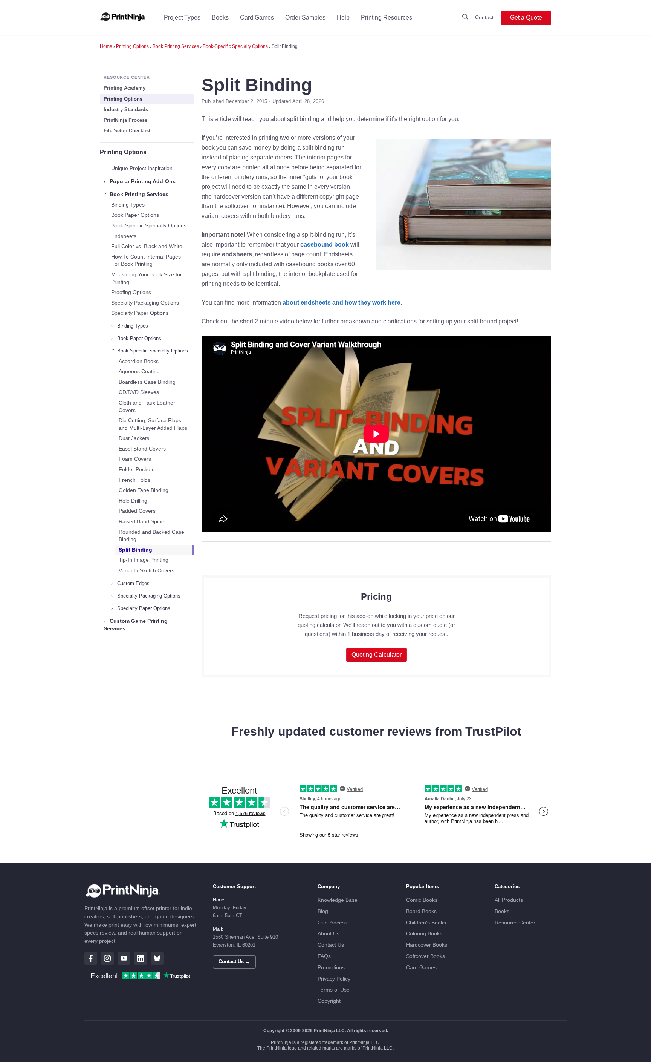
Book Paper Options (135, 215)
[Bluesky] (157, 958)
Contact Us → (234, 961)
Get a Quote (526, 17)
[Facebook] (90, 958)
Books (220, 17)
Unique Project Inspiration (142, 168)
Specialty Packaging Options (145, 303)
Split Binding (135, 550)
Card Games (257, 17)
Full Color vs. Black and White (146, 246)
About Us (328, 933)
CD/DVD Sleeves (139, 392)
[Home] (123, 17)
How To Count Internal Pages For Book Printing (146, 260)
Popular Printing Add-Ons (140, 181)
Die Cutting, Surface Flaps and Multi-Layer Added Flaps (153, 424)
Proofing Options (131, 292)
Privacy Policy (334, 979)
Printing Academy (124, 88)
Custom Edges (130, 583)
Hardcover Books (426, 945)
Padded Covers (137, 511)
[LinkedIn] (140, 958)
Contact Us (331, 945)
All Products (509, 900)
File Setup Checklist (127, 130)
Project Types (182, 17)
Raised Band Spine (141, 521)
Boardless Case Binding (147, 382)
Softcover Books (425, 956)
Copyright (329, 1001)
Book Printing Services (176, 46)
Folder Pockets (136, 469)
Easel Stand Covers (142, 449)
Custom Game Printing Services (136, 624)
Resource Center (515, 923)
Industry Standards (126, 109)
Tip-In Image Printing (143, 560)
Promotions (331, 967)
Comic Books (421, 900)
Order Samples (305, 17)
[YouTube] (124, 958)
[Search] (465, 18)
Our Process (332, 923)
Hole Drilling (133, 501)
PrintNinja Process (125, 120)
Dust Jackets (134, 438)
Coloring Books (424, 933)
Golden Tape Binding (143, 490)
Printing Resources (386, 17)
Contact (484, 17)
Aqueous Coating (139, 371)
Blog (323, 911)
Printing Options (132, 46)
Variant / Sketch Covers (146, 570)
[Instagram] (107, 958)
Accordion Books (139, 361)
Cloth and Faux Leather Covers (147, 406)
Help (343, 17)
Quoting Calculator (376, 654)
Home (106, 46)
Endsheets (123, 236)
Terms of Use (334, 990)
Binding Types (128, 205)
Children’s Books (426, 923)
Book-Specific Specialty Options (235, 46)
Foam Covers (135, 459)
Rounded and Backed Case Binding (151, 535)
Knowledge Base (338, 900)
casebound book (324, 244)
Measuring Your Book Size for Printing (146, 278)
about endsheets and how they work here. (342, 302)
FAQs (324, 956)
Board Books (421, 911)
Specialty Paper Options (139, 313)
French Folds (134, 480)
